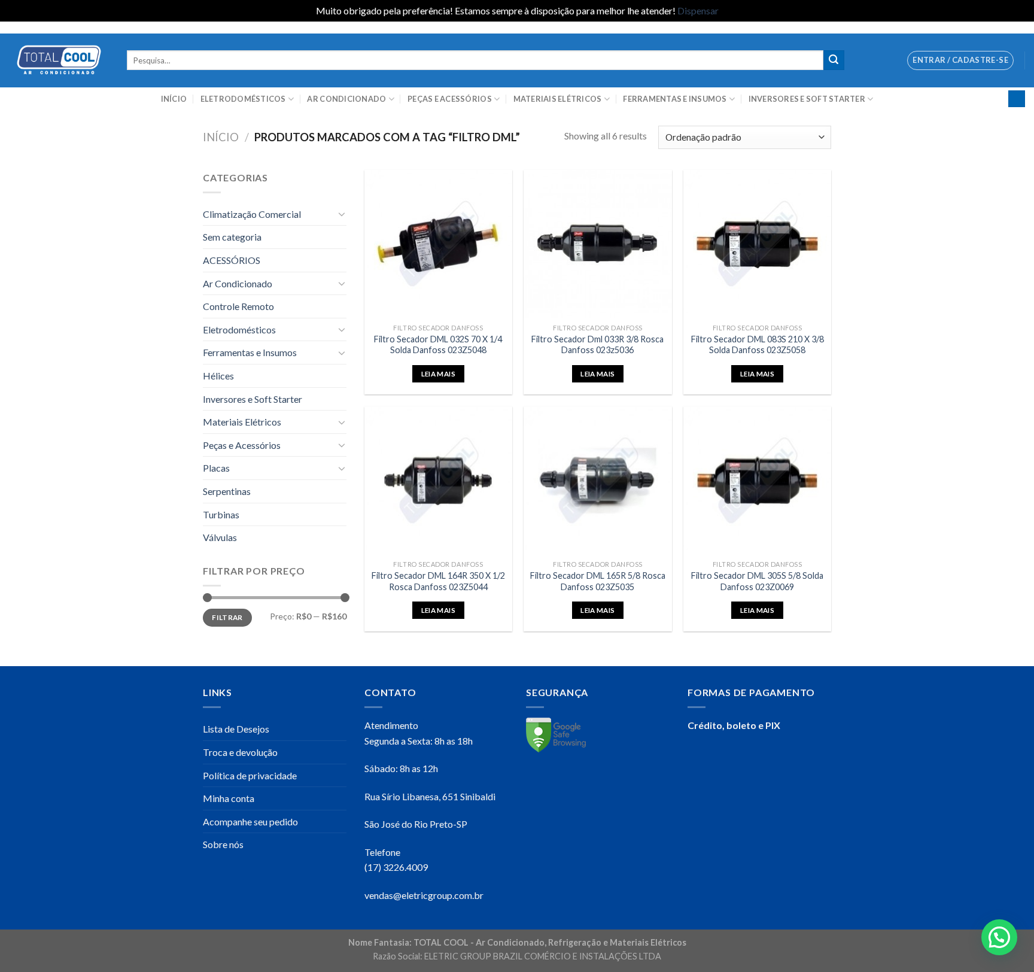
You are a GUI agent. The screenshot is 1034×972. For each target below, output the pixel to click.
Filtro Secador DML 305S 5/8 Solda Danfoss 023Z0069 (757, 581)
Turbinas (221, 514)
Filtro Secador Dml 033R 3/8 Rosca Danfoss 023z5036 (597, 345)
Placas (216, 467)
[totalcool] (59, 60)
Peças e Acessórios (449, 99)
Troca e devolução (240, 752)
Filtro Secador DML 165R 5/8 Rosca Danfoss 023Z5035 (597, 581)
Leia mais (438, 374)
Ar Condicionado (346, 99)
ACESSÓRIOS (231, 260)
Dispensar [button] (698, 10)
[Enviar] (833, 60)
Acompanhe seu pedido (250, 821)
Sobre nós (223, 844)
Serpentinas (227, 491)
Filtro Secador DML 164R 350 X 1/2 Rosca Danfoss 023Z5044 (438, 581)
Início (174, 99)
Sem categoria (232, 236)
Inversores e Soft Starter (807, 99)
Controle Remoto (238, 306)
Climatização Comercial (252, 214)
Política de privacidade (250, 775)
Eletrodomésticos (243, 99)
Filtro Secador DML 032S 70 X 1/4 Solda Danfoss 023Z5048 (438, 345)
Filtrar (227, 617)
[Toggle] (341, 213)
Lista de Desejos (236, 728)
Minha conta (228, 798)
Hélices (218, 375)
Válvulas (220, 537)
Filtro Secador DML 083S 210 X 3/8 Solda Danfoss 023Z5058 (757, 345)
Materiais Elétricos (557, 99)
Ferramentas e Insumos (674, 99)
